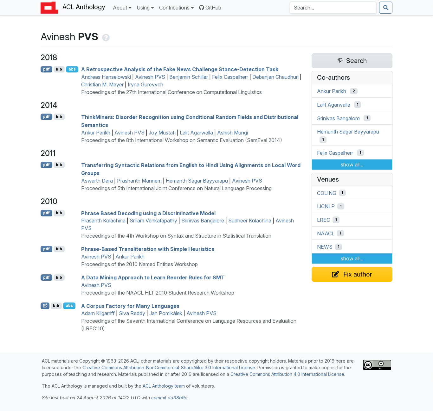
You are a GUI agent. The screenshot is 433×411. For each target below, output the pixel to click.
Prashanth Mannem (139, 180)
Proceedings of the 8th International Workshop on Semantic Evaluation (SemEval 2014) (181, 140)
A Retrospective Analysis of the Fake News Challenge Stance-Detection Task (179, 69)
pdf (46, 69)
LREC (323, 220)
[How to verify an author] (105, 36)
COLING (326, 193)
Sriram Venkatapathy (153, 220)
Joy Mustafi (162, 132)
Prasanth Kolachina (103, 220)
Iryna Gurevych (145, 84)
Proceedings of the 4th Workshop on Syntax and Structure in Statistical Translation (176, 236)
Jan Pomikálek (165, 313)
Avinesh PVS (150, 77)
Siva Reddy (132, 313)
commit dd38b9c (169, 397)
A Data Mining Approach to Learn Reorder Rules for (153, 277)
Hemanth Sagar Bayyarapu (197, 180)
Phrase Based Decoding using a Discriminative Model (148, 213)
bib (59, 69)
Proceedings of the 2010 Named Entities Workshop (139, 264)
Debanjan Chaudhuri (275, 77)
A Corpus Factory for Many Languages (130, 305)
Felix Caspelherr (230, 77)
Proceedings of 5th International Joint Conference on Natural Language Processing (176, 188)
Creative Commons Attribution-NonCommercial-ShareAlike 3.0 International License (168, 367)
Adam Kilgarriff (98, 313)
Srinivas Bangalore (202, 220)
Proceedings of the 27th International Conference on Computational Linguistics (171, 92)
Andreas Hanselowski (106, 77)
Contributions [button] (174, 7)
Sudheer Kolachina (249, 220)
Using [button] (143, 7)
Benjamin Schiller (188, 77)
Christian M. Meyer (102, 84)
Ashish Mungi (232, 132)
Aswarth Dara (97, 180)
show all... (352, 164)
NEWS (325, 247)
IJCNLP (326, 206)
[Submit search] (385, 8)
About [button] (120, 7)
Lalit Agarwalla (196, 132)
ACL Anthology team (164, 386)
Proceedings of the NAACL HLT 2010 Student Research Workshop (157, 293)
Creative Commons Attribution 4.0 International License (287, 374)
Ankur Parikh (95, 132)
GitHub (213, 7)
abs (72, 69)
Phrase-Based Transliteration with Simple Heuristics (147, 249)
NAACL (325, 233)
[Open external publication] (45, 305)
